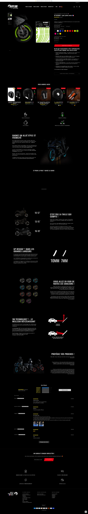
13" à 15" (68, 26)
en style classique (63, 69)
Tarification (24, 496)
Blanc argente (58, 31)
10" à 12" (62, 26)
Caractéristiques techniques (67, 73)
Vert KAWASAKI (77, 31)
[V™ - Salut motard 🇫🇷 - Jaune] (60, 105)
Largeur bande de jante (60, 36)
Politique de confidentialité (27, 502)
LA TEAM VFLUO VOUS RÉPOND (25, 475)
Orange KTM (68, 31)
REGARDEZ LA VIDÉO (44, 190)
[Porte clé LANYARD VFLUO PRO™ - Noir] (73, 105)
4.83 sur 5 (26, 389)
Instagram (53, 496)
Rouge (70, 31)
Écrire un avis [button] (65, 390)
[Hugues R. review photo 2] (41, 423)
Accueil (55, 13)
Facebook (53, 495)
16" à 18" (57, 26)
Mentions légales (25, 501)
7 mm (61, 38)
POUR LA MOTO (36, 6)
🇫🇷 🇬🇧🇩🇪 (60, 6)
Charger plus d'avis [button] (44, 442)
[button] (56, 17)
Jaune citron (60, 34)
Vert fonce (58, 34)
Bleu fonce (63, 31)
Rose (55, 34)
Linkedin (53, 497)
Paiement (24, 495)
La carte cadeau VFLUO (26, 497)
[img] (35, 398)
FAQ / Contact (25, 499)
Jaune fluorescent (75, 31)
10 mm (56, 38)
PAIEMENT (62, 475)
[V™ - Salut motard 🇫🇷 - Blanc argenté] (58, 105)
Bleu (60, 31)
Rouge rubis (73, 31)
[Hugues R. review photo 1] (35, 423)
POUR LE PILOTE (44, 6)
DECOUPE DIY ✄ (51, 6)
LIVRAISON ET (25, 483)
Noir (55, 31)
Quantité (56, 40)
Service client (25, 498)
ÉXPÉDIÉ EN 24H (62, 483)
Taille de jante (58, 24)
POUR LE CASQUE (29, 6)
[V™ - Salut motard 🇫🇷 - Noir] (57, 105)
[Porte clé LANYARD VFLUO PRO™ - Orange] (74, 105)
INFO (56, 6)
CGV (23, 500)
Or (65, 31)
